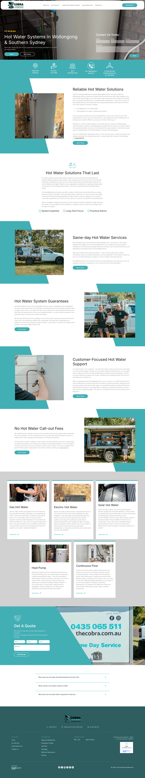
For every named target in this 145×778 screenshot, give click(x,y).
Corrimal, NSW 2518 (76, 727)
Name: (98, 39)
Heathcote (67, 727)
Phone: (128, 39)
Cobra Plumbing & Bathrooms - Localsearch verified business (126, 747)
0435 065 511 (64, 448)
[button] (72, 677)
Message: (99, 45)
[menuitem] (46, 5)
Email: (113, 39)
